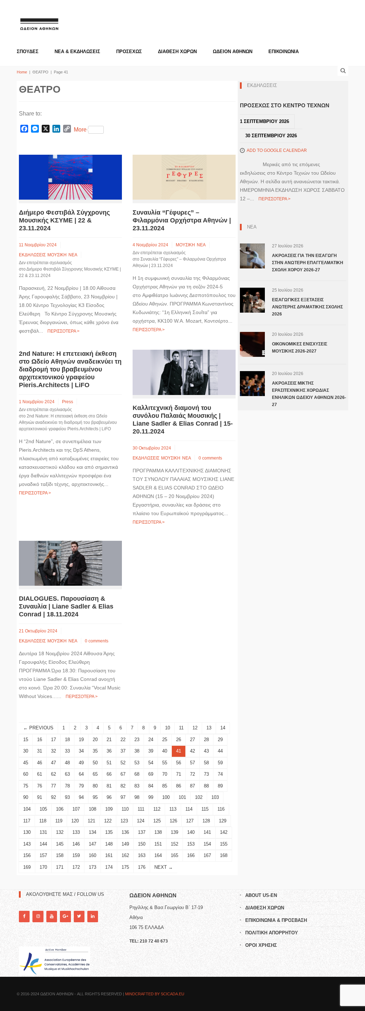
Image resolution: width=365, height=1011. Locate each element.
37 (122, 751)
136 (125, 832)
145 (59, 844)
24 (150, 739)
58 (206, 762)
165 (174, 855)
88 (206, 786)
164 (158, 855)
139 (174, 832)
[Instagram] (37, 916)
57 (192, 762)
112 (156, 809)
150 (141, 844)
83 (136, 786)
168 (223, 855)
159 (76, 855)
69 (150, 774)
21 (109, 739)
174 (109, 867)
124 (140, 820)
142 (223, 832)
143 (27, 844)
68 (136, 774)
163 (141, 855)
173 (92, 867)
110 (125, 809)
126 (173, 820)
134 (92, 832)
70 (164, 774)
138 (158, 832)
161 (109, 855)
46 (39, 762)
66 (109, 774)
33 (67, 751)
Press (67, 401)
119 (58, 820)
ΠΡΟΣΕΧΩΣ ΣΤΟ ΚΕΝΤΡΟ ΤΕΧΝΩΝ (284, 105)
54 (150, 762)
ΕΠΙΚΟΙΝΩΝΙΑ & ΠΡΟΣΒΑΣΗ (276, 920)
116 (221, 809)
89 (220, 786)
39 (150, 751)
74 (220, 774)
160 (92, 855)
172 (76, 867)
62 (53, 774)
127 (190, 820)
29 (220, 739)
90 (25, 797)
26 (178, 739)
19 (81, 739)
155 (223, 844)
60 (25, 774)
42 (192, 751)
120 (75, 820)
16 (39, 739)
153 (191, 844)
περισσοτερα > (63, 331)
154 (207, 844)
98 (136, 797)
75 (25, 786)
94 (81, 797)
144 (43, 844)
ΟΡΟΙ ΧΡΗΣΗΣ (261, 945)
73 (206, 774)
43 (206, 751)
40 (164, 751)
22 (122, 739)
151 (158, 844)
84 (150, 786)
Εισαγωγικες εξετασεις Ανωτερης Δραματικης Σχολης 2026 (307, 307)
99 (150, 797)
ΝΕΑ (72, 254)
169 (27, 867)
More (80, 130)
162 (125, 855)
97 (122, 797)
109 (109, 809)
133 (76, 832)
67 (122, 774)
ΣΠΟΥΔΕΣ (27, 51)
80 (95, 786)
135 (109, 832)
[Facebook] (24, 916)
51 (109, 762)
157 (43, 855)
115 (205, 809)
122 (108, 820)
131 (43, 832)
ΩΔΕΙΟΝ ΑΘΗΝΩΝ (232, 51)
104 (27, 809)
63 (67, 774)
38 (136, 751)
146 (76, 844)
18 (67, 739)
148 (109, 844)
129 (222, 820)
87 (192, 786)
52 (122, 762)
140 (191, 832)
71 (178, 774)
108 (92, 809)
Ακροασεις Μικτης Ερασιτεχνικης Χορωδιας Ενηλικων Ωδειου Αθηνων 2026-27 (309, 394)
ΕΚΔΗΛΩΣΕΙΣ (32, 254)
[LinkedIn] (92, 916)
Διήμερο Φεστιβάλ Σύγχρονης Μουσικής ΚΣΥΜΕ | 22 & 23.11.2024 (64, 220)
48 (67, 762)
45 (25, 762)
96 (109, 797)
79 (81, 786)
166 (191, 855)
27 (192, 739)
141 (207, 832)
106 (59, 809)
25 (164, 739)
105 (43, 809)
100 (166, 797)
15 (25, 739)
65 (95, 774)
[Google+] (65, 916)
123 (124, 820)
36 (109, 751)
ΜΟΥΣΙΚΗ (57, 254)
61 (39, 774)
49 (81, 762)
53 (136, 762)
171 (59, 867)
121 (91, 820)
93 (67, 797)
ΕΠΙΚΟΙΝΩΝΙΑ (283, 51)
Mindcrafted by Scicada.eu (154, 994)
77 (53, 786)
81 (109, 786)
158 (59, 855)
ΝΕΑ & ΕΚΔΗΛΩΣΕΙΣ (77, 51)
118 (42, 820)
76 (39, 786)
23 (136, 739)
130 (27, 832)
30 (25, 751)
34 (81, 751)
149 (125, 844)
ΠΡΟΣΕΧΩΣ (129, 51)
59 (220, 762)
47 (53, 762)
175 (125, 867)
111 (141, 809)
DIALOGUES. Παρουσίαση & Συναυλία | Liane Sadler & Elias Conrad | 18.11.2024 (66, 606)
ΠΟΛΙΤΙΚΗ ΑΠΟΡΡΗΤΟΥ (271, 932)
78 (67, 786)
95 (95, 797)
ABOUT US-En (261, 895)
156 (27, 855)
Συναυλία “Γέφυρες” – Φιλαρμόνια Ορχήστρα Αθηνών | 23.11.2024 (182, 220)
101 (182, 797)
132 (59, 832)
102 (198, 797)
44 (220, 751)
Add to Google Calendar (277, 150)
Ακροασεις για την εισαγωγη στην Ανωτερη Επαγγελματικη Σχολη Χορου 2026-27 (307, 262)
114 (188, 809)
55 (164, 762)
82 (122, 786)
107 (76, 809)
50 (95, 762)
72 (192, 774)
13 (208, 727)
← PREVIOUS (38, 727)
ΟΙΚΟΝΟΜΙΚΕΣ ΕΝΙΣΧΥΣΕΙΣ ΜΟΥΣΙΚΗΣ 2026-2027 (299, 348)
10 (167, 727)
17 (53, 739)
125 (157, 820)
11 (181, 727)
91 (39, 797)
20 (95, 739)
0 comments (210, 458)
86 (178, 786)
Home (22, 72)
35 (95, 751)
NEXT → (163, 867)
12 (194, 727)
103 (215, 797)
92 (53, 797)
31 (39, 751)
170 (43, 867)
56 (178, 762)
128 (206, 820)
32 (53, 751)
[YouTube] (51, 916)
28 (206, 739)
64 (81, 774)
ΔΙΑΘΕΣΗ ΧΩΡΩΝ (177, 51)
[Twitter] (79, 916)
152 (174, 844)
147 (92, 844)
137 (141, 832)
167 (207, 855)
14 (222, 727)
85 (164, 786)
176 (141, 867)
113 (172, 809)
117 (26, 820)
